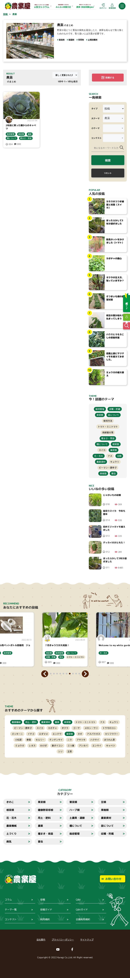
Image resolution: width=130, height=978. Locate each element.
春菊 (28, 739)
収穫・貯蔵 (114, 409)
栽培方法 (107, 420)
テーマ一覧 (11, 909)
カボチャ (52, 728)
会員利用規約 (83, 919)
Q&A (78, 899)
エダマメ (43, 733)
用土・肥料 (30, 722)
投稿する (109, 77)
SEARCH (93, 94)
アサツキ (81, 739)
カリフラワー (111, 733)
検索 (108, 160)
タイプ (94, 108)
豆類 (119, 455)
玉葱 (69, 751)
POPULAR (94, 190)
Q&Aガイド (82, 909)
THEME (9, 706)
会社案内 (40, 939)
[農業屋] (17, 5)
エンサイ (96, 745)
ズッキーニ (17, 733)
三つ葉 (71, 745)
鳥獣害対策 (107, 432)
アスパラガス (93, 733)
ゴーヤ (76, 728)
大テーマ (95, 118)
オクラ (65, 728)
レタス (32, 745)
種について (11, 138)
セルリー (40, 739)
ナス (110, 455)
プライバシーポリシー (63, 939)
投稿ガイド (46, 909)
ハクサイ (94, 739)
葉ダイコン (57, 745)
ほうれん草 (109, 739)
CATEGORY (65, 790)
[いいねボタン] (7, 144)
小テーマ (95, 128)
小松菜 (18, 739)
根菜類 (115, 444)
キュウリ (114, 461)
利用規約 (45, 919)
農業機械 (16, 722)
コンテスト (96, 137)
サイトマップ (87, 939)
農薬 (30, 134)
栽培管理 (10, 134)
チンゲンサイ (56, 739)
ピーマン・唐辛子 (108, 467)
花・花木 (98, 455)
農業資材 (101, 461)
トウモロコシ (109, 728)
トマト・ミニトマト (108, 426)
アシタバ (83, 745)
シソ (60, 751)
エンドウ (57, 733)
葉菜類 (21, 134)
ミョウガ (19, 745)
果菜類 (100, 414)
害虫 (113, 473)
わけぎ (43, 745)
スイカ (102, 450)
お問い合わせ (113, 879)
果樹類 (103, 473)
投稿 (42, 899)
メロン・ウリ (91, 728)
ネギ (80, 733)
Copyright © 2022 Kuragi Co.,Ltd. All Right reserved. (65, 957)
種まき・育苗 (26, 138)
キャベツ (110, 745)
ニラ (69, 739)
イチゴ (31, 733)
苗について (113, 414)
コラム (8, 899)
